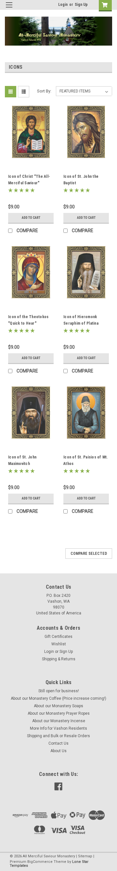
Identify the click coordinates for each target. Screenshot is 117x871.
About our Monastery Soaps (58, 706)
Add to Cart (31, 217)
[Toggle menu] (9, 9)
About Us (58, 751)
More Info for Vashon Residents (58, 728)
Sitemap (85, 856)
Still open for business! (58, 691)
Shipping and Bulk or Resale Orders (58, 736)
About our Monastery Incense (58, 721)
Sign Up (81, 4)
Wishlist (58, 644)
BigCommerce (40, 862)
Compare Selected (89, 553)
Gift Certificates (58, 636)
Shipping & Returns (58, 659)
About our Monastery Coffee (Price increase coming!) (58, 698)
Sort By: (44, 91)
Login (63, 4)
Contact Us (58, 743)
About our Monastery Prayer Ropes (59, 713)
